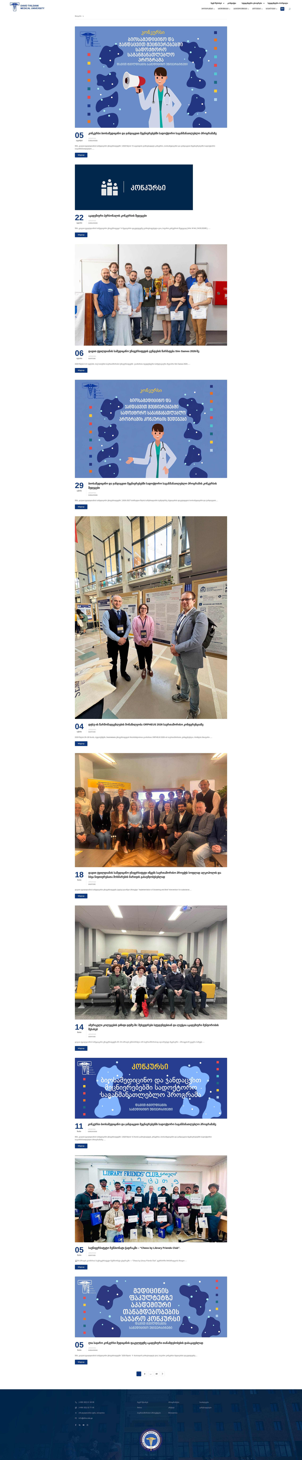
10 (156, 1374)
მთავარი (78, 16)
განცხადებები (92, 141)
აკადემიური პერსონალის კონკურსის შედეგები (117, 215)
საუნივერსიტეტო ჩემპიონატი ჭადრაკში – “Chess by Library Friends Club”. (134, 1247)
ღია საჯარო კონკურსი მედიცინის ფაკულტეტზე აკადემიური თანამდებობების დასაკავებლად (145, 1342)
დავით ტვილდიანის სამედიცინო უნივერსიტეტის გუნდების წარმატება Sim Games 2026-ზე (143, 351)
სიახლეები (270, 9)
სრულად (81, 155)
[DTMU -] (29, 6)
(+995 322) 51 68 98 (86, 1402)
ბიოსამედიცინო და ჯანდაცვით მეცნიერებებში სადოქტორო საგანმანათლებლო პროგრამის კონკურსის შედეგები (152, 485)
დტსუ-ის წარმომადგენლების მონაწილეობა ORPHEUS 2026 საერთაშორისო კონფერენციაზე (145, 724)
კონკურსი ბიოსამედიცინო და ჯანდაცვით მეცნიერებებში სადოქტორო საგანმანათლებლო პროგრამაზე (152, 133)
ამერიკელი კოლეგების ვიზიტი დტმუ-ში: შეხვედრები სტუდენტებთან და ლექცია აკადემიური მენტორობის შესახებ (153, 1027)
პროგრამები (207, 9)
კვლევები (256, 9)
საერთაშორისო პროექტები (149, 1413)
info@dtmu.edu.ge (86, 1418)
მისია (139, 1408)
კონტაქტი (231, 3)
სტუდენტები (223, 9)
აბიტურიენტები (240, 9)
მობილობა (172, 1413)
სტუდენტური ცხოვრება (252, 3)
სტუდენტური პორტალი (278, 3)
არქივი (171, 1408)
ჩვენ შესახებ (216, 3)
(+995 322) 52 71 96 (86, 1408)
